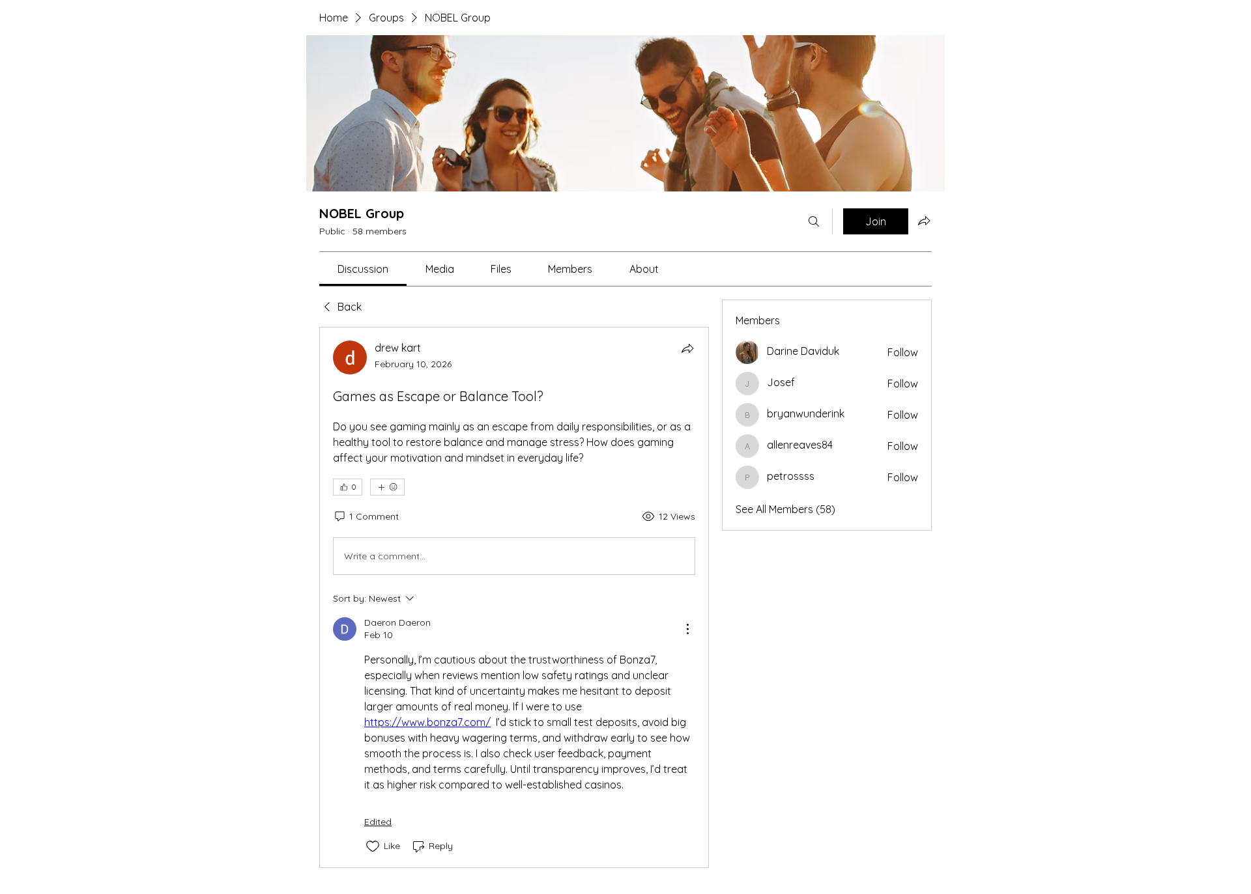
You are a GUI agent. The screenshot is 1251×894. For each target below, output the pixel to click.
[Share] (687, 348)
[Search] (814, 221)
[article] (514, 597)
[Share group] (924, 221)
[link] (363, 268)
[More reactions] (387, 487)
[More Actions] (687, 629)
